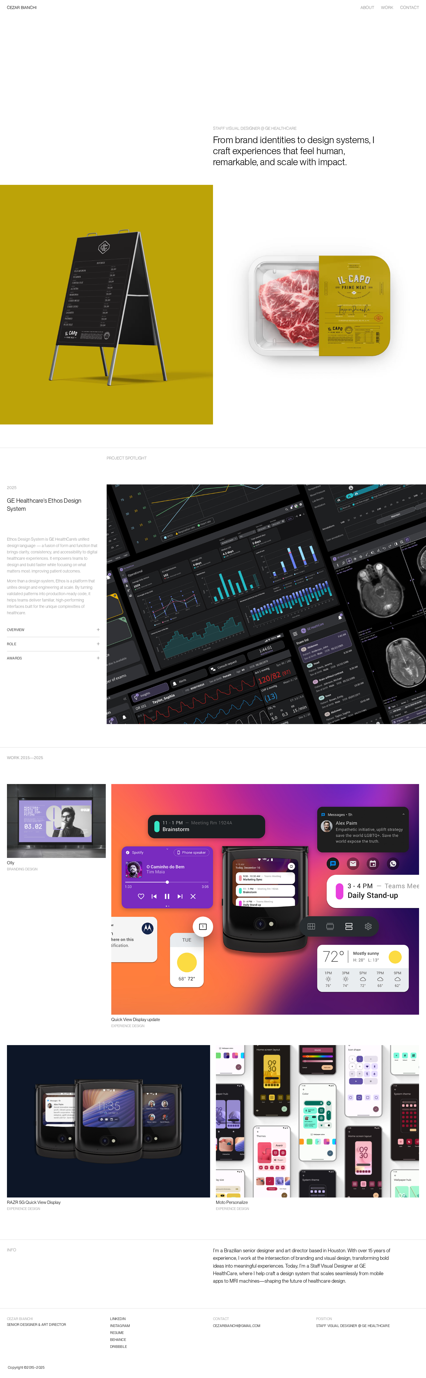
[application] (213, 304)
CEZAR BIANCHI (22, 8)
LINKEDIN (118, 1319)
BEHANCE (118, 1340)
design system (295, 1273)
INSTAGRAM (120, 1326)
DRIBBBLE (118, 1347)
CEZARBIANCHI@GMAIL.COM (236, 1326)
